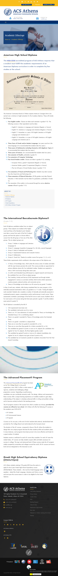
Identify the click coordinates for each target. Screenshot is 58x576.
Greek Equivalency (10, 203)
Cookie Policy (33, 497)
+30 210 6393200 (10, 500)
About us (7, 39)
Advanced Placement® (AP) (14, 383)
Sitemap (32, 515)
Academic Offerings (17, 39)
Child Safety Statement (35, 491)
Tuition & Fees (33, 505)
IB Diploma (8, 199)
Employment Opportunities (36, 507)
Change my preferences (37, 574)
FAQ (31, 499)
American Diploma (10, 197)
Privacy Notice (33, 494)
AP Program (8, 201)
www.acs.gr (8, 507)
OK (31, 574)
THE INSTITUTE (26, 4)
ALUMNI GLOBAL (48, 4)
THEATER (37, 4)
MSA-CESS (11, 60)
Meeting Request (34, 502)
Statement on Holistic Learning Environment (40, 513)
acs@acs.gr (9, 505)
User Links (32, 510)
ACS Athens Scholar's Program (13, 205)
